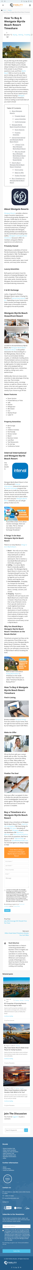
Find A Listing (19, 170)
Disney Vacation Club (9, 1148)
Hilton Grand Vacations (20, 834)
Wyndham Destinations (9, 1156)
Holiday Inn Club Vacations (10, 1151)
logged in (15, 1117)
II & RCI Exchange (20, 122)
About (4, 1167)
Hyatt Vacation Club (8, 1153)
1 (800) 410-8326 (9, 1196)
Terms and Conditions (23, 1242)
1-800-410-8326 (19, 838)
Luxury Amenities (20, 119)
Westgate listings (20, 719)
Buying (9, 10)
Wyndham (20, 832)
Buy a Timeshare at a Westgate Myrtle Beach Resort (17, 181)
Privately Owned (20, 116)
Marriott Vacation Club (9, 1155)
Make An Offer (19, 173)
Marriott (7, 834)
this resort (13, 828)
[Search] (26, 1130)
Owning (20, 35)
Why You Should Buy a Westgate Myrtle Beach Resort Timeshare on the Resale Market (19, 156)
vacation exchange (11, 488)
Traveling (27, 35)
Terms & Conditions (8, 1170)
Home (4, 10)
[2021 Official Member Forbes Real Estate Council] (7, 1179)
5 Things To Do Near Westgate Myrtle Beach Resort (19, 147)
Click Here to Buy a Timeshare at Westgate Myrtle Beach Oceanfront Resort (16, 853)
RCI (5, 300)
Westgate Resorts (9, 213)
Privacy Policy (16, 906)
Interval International (18, 298)
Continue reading (8, 1016)
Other (4, 1158)
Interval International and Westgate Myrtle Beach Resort (17, 140)
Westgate (21, 96)
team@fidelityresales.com (20, 841)
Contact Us (6, 1202)
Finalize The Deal (20, 176)
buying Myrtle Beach (12, 674)
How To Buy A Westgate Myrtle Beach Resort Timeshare (17, 165)
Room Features (19, 130)
